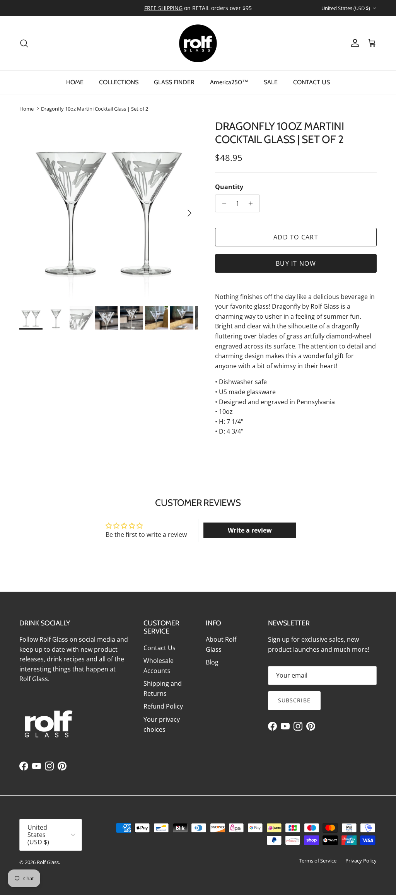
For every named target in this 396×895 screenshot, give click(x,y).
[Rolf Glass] (198, 43)
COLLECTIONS (118, 82)
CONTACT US (311, 82)
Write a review (250, 530)
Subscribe (294, 700)
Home (26, 108)
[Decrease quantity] (222, 203)
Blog (212, 662)
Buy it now (296, 263)
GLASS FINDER (174, 82)
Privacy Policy (361, 860)
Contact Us (159, 648)
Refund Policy (163, 706)
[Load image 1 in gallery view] (108, 209)
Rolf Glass (48, 862)
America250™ (229, 82)
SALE (271, 82)
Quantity (229, 187)
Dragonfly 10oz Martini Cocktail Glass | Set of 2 (94, 108)
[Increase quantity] (252, 203)
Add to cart (295, 237)
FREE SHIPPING (163, 8)
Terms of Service (317, 860)
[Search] (24, 43)
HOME (75, 82)
